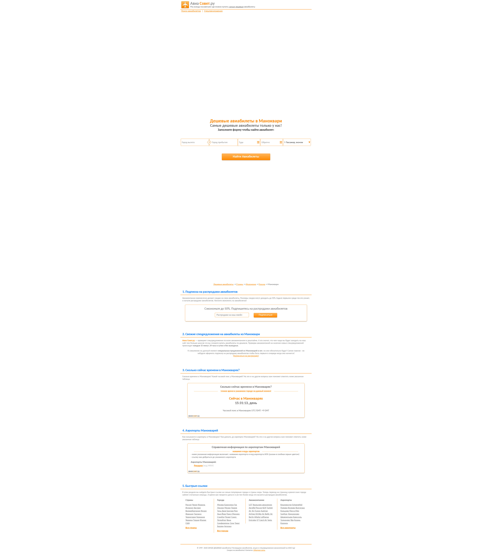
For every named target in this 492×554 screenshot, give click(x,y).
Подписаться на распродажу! (246, 356)
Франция (189, 514)
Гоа (235, 505)
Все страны (191, 528)
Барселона (229, 505)
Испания (189, 508)
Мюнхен (236, 514)
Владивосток (286, 505)
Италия (203, 520)
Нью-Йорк (221, 514)
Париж (234, 508)
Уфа (292, 520)
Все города (222, 531)
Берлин (220, 526)
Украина (189, 520)
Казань (297, 520)
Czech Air (263, 520)
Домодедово (293, 514)
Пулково (284, 508)
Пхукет (228, 517)
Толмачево (285, 520)
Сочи (232, 523)
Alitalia (257, 517)
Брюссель (297, 517)
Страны (239, 284)
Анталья (227, 526)
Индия (204, 511)
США (188, 523)
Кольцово (284, 511)
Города (262, 284)
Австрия (197, 508)
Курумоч (284, 523)
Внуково (291, 508)
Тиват (237, 523)
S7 (258, 520)
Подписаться (265, 315)
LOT (250, 505)
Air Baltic (266, 514)
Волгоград (300, 508)
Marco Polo (294, 511)
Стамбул (220, 517)
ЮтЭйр (259, 514)
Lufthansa (265, 517)
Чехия (194, 505)
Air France (256, 511)
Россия (189, 505)
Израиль (201, 505)
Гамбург (284, 514)
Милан (227, 508)
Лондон (220, 508)
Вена (229, 520)
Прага (229, 514)
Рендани (198, 466)
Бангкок (230, 511)
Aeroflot (252, 508)
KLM (264, 508)
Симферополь (223, 523)
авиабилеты (222, 5)
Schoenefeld (297, 505)
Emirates (252, 520)
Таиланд (197, 514)
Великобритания (193, 511)
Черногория (191, 517)
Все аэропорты (288, 528)
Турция (196, 520)
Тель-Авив (221, 511)
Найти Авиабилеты (246, 156)
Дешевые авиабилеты (223, 284)
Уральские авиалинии (262, 505)
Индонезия (251, 284)
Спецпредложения (213, 11)
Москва (220, 505)
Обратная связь (259, 550)
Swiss (270, 520)
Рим (236, 511)
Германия (200, 517)
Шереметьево (286, 517)
